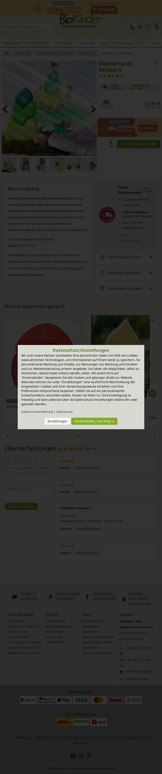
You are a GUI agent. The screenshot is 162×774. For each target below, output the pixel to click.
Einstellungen (57, 421)
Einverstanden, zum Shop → (94, 421)
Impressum (64, 412)
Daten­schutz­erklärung (37, 412)
